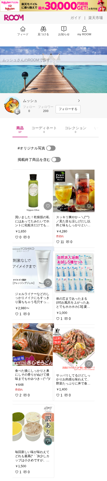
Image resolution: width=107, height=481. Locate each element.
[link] (33, 191)
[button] (12, 104)
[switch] (51, 148)
